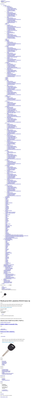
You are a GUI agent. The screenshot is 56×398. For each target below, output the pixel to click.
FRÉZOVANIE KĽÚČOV (7, 278)
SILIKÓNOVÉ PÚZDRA (11, 15)
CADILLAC (8, 31)
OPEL (7, 129)
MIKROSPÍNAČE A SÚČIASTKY (9, 264)
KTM (6, 205)
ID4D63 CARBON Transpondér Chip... (9, 324)
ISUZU (7, 222)
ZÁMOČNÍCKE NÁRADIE (10, 277)
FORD (7, 52)
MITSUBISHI (8, 117)
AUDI (7, 11)
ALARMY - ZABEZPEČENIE (8, 266)
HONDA (8, 57)
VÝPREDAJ (7, 196)
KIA (7, 85)
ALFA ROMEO (8, 214)
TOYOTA (8, 179)
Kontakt (3, 283)
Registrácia (3, 379)
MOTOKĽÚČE (7, 197)
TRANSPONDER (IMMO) (11, 20)
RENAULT (8, 144)
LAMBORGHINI (8, 96)
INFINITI (7, 78)
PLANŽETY (6, 273)
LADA (7, 95)
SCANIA (7, 159)
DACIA (7, 33)
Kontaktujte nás (2, 0)
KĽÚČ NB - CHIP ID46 (9, 268)
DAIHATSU (7, 39)
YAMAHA (7, 207)
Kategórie (4, 5)
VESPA (7, 209)
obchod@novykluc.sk (5, 390)
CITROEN (7, 216)
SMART (7, 230)
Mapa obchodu (4, 363)
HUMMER (7, 62)
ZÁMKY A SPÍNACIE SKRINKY (11, 212)
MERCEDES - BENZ (9, 107)
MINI (7, 113)
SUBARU (8, 170)
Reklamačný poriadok (7, 281)
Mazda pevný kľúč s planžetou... (7, 331)
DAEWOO (7, 40)
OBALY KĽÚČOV (10, 7)
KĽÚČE (7, 211)
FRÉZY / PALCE (8, 276)
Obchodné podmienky (7, 280)
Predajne (3, 364)
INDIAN (7, 203)
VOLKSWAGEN (9, 185)
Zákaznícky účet (2, 375)
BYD (6, 24)
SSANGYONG (8, 165)
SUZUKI (8, 160)
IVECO (7, 77)
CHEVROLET (8, 68)
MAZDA (8, 101)
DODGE (8, 41)
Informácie (4, 279)
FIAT (7, 46)
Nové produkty (4, 361)
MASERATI (7, 106)
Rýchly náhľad (2, 336)
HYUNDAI (8, 63)
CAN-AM (7, 199)
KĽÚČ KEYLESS (8, 269)
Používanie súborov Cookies (8, 282)
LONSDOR (5, 271)
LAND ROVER (9, 90)
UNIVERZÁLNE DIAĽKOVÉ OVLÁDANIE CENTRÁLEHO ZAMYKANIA (16, 235)
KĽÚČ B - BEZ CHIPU (9, 267)
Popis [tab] (3, 314)
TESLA (7, 184)
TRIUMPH (7, 206)
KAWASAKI (7, 204)
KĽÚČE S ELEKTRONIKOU (11, 8)
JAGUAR (7, 79)
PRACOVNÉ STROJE (8, 210)
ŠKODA (7, 261)
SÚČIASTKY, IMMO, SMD (11, 112)
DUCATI (7, 200)
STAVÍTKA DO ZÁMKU (9, 275)
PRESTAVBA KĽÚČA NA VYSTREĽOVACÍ (14, 19)
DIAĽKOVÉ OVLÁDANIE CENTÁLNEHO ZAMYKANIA (14, 236)
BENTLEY (7, 23)
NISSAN (8, 123)
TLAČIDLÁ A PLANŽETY (11, 10)
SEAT (7, 153)
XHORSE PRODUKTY (7, 270)
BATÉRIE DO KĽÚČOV (7, 265)
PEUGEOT (8, 134)
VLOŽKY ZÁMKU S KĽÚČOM (12, 9)
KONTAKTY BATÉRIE (7, 272)
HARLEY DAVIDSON (9, 202)
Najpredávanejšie (4, 362)
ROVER (7, 150)
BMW (6, 215)
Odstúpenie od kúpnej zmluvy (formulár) (7, 373)
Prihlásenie (3, 378)
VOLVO (7, 191)
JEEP (7, 80)
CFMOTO (7, 201)
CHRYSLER (8, 72)
